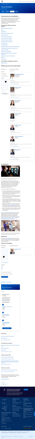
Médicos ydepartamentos (12, 11)
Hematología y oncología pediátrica (6, 39)
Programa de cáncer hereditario (6, 51)
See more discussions (7, 328)
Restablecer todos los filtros (4, 93)
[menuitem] (3, 11)
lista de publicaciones (9, 238)
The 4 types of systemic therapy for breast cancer (7, 358)
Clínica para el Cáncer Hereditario (6, 38)
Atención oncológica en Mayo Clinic (7, 28)
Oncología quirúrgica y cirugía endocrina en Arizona (9, 48)
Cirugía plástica (3, 31)
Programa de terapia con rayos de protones (8, 55)
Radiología (2, 57)
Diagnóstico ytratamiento (7, 11)
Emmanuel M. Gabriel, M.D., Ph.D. (19, 74)
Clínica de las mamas (4, 34)
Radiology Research (4, 62)
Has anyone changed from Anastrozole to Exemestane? (6, 315)
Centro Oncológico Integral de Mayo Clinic (8, 212)
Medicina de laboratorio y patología (6, 41)
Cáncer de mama (6, 7)
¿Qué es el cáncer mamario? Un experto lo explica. (7, 336)
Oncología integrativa (4, 44)
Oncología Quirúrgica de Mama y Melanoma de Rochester (10, 46)
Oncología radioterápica (5, 49)
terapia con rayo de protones (13, 204)
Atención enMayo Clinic (17, 11)
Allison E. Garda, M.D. (18, 100)
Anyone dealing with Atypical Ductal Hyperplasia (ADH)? (6, 322)
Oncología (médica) (4, 43)
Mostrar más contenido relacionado (5, 339)
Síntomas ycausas (3, 11)
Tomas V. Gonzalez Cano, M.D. (19, 136)
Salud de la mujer (4, 59)
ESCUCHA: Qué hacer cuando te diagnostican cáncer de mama (9, 369)
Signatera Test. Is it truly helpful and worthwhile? (6, 307)
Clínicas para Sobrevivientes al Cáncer (7, 33)
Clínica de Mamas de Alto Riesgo (6, 36)
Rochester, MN (4, 73)
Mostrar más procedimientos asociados (6, 351)
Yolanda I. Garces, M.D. (18, 87)
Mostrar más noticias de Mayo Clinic (6, 364)
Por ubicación (2, 71)
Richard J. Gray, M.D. (17, 149)
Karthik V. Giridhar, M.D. (18, 113)
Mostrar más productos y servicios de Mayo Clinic (7, 371)
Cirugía (2, 29)
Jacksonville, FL (4, 74)
